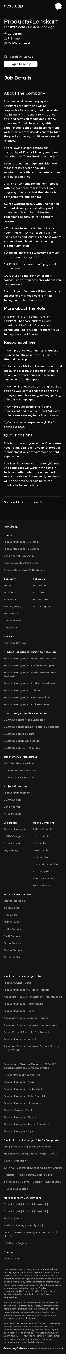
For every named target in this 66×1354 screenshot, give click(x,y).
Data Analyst (12, 806)
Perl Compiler (12, 957)
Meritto (10, 1174)
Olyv (52, 1153)
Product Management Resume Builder (27, 697)
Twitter (41, 585)
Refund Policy (12, 620)
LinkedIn (42, 592)
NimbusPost (18, 1146)
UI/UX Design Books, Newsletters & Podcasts (32, 726)
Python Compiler (43, 829)
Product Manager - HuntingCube (23, 1003)
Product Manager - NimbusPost (23, 1088)
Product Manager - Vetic (19, 1039)
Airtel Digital (29, 1153)
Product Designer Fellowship (21, 548)
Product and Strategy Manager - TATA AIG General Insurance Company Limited (30, 1065)
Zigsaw (37, 1181)
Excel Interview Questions (20, 770)
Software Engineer (17, 1243)
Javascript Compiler (45, 864)
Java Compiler (42, 836)
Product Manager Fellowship (21, 541)
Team (7, 585)
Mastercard (11, 1153)
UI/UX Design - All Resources (22, 747)
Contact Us (11, 627)
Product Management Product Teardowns (29, 683)
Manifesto (10, 592)
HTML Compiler (42, 885)
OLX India (45, 1146)
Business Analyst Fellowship (21, 562)
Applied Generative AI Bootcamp (24, 569)
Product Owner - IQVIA (18, 1110)
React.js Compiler (43, 878)
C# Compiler (40, 857)
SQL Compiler (41, 871)
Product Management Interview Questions (30, 658)
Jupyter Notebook (15, 900)
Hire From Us (12, 599)
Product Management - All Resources (27, 704)
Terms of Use (12, 613)
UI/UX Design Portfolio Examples (24, 719)
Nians (32, 1146)
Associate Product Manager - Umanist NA (29, 1024)
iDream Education (17, 1188)
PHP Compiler (12, 921)
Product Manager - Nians (19, 1010)
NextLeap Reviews (15, 642)
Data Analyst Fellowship (19, 555)
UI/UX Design (12, 799)
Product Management (17, 792)
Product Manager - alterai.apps (23, 1103)
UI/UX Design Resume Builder (22, 740)
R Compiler (10, 914)
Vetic (43, 1153)
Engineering (11, 850)
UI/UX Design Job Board (19, 733)
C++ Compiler (41, 850)
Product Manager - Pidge (19, 1081)
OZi (6, 1146)
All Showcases (12, 813)
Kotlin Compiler (13, 929)
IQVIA (32, 1174)
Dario (7, 1160)
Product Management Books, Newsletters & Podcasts (30, 674)
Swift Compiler (13, 936)
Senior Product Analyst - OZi (23, 1074)
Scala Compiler (13, 943)
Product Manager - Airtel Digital (23, 1096)
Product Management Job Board (24, 690)
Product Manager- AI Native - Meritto (27, 989)
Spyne (25, 1181)
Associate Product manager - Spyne (26, 1017)
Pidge (21, 1174)
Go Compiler (11, 907)
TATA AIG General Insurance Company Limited (33, 1167)
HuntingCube (53, 1181)
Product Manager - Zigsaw (20, 1117)
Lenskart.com (12, 1258)
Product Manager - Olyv (18, 1131)
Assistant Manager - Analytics (22, 1225)
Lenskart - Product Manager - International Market (30, 1234)
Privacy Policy (12, 606)
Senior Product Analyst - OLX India (25, 1032)
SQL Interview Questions (19, 763)
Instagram (44, 606)
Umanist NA (21, 1160)
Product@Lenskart (34, 1204)
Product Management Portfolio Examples (29, 665)
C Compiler (39, 843)
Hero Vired (45, 1174)
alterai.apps (11, 1181)
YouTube (42, 599)
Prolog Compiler (14, 950)
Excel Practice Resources (19, 777)
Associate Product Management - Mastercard (32, 996)
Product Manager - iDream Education (27, 1124)
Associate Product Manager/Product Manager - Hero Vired (32, 1048)
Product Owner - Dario (17, 982)
